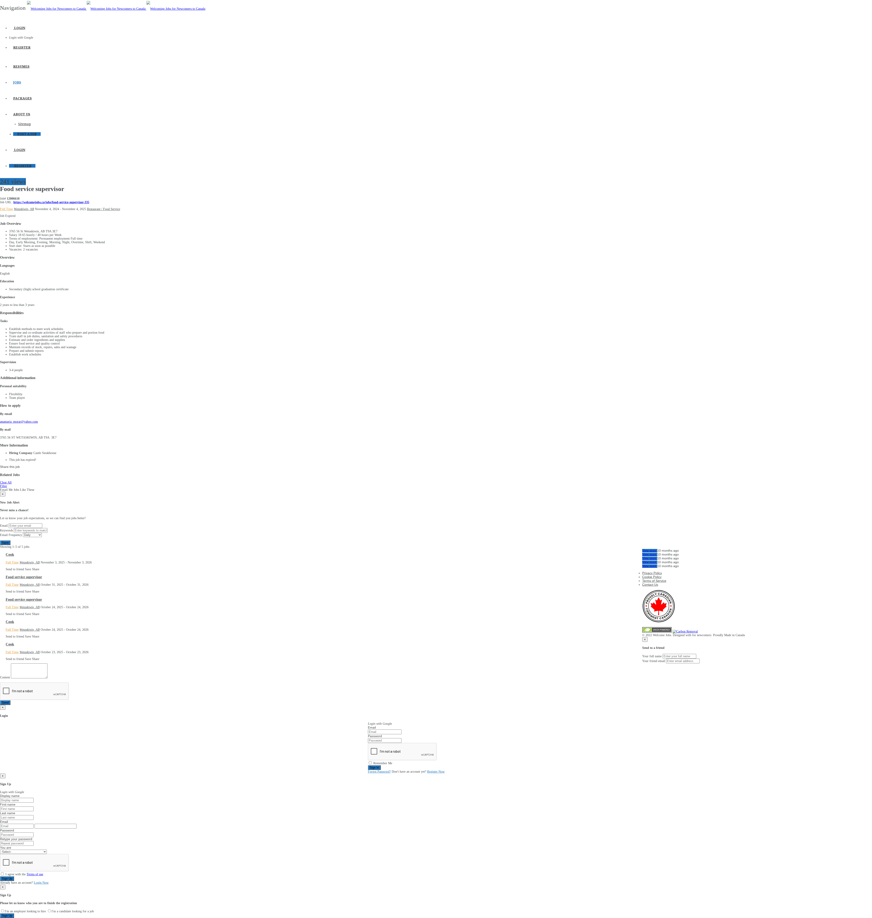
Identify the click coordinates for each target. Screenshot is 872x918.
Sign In (374, 767)
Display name (10, 796)
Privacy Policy (652, 573)
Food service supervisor (24, 577)
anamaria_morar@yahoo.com (19, 421)
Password (375, 736)
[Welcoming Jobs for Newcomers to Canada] (116, 8)
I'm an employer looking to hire (25, 911)
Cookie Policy (651, 577)
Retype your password (16, 839)
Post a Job (27, 134)
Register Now (436, 771)
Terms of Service (654, 581)
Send (5, 702)
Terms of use (35, 874)
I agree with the (24, 874)
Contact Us (650, 584)
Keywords (6, 530)
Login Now (41, 882)
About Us (21, 114)
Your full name (652, 656)
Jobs (17, 82)
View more (649, 550)
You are (5, 847)
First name (7, 804)
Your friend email (653, 661)
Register (21, 47)
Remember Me (382, 763)
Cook (10, 554)
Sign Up (7, 878)
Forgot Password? (379, 771)
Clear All (6, 482)
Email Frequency (11, 535)
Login (19, 28)
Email (4, 525)
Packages (22, 98)
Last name (7, 813)
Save (5, 542)
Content (5, 677)
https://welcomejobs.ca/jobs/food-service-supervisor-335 (51, 202)
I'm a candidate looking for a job (73, 911)
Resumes (21, 66)
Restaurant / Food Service (103, 209)
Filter (3, 486)
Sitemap (24, 124)
